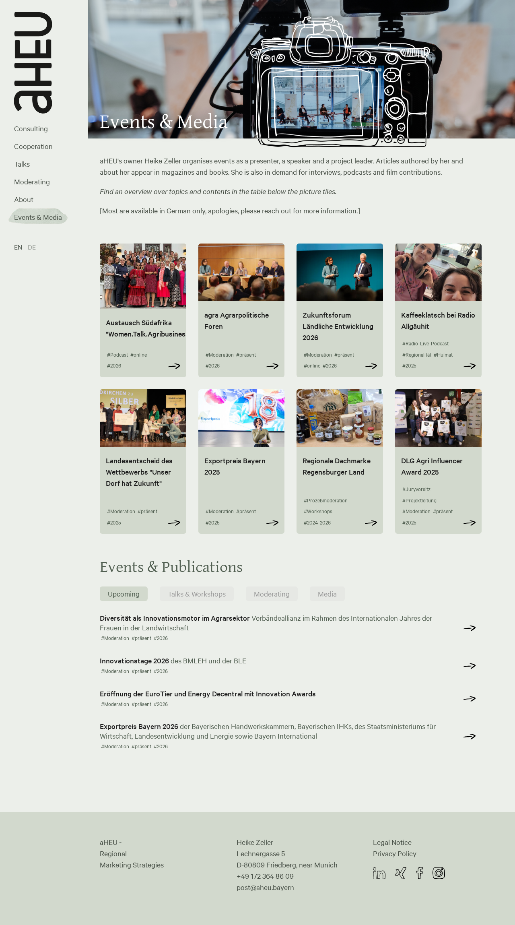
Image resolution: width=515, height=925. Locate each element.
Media (327, 594)
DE (32, 247)
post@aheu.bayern (265, 887)
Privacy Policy (394, 853)
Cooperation (33, 146)
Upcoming (124, 594)
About (23, 199)
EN (19, 247)
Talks (22, 164)
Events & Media (38, 217)
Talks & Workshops (197, 594)
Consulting (31, 128)
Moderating (32, 181)
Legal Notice (392, 842)
